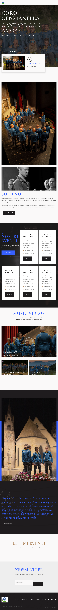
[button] (29, 341)
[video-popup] (29, 59)
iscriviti (37, 584)
